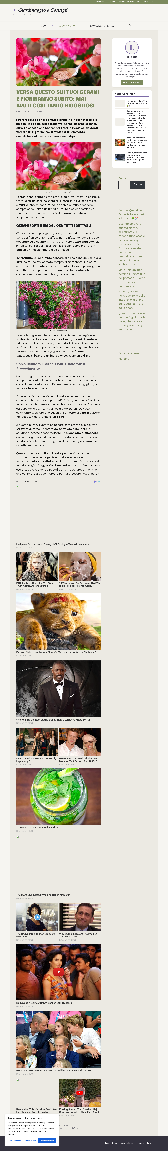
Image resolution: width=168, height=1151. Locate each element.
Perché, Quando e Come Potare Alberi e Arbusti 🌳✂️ (131, 214)
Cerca (122, 178)
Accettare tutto (47, 1141)
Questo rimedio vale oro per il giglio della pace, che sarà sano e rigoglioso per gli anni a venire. (131, 321)
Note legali (149, 2)
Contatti (111, 2)
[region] (32, 1130)
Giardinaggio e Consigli (43, 10)
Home (43, 25)
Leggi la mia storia (132, 82)
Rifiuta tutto (30, 1141)
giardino (64, 25)
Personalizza (15, 1141)
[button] (130, 25)
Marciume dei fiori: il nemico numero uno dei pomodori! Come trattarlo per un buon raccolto (131, 278)
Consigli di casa (102, 25)
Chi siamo (100, 2)
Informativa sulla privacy (130, 2)
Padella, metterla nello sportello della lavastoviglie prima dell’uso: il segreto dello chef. (131, 299)
